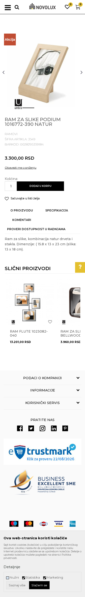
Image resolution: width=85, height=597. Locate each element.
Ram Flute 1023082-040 (29, 333)
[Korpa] (78, 8)
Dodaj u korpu (40, 186)
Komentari (21, 220)
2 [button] (39, 110)
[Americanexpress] (72, 524)
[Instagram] (42, 428)
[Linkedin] (54, 428)
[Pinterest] (65, 428)
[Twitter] (31, 428)
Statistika (33, 577)
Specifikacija (56, 210)
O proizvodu (21, 210)
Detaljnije (12, 567)
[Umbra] (19, 104)
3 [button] (53, 110)
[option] (42, 72)
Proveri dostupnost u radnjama (36, 229)
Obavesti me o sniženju (20, 167)
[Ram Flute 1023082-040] (30, 302)
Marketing (55, 577)
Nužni (14, 577)
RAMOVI (11, 134)
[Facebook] (20, 428)
